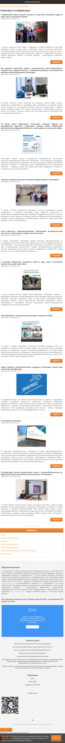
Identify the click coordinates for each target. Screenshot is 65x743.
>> (39, 526)
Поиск (32, 678)
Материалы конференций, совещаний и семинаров (18, 550)
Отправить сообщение (32, 626)
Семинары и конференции (10, 538)
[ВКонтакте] (32, 720)
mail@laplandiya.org (8, 583)
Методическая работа (20, 6)
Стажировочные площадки (10, 547)
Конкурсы (4, 541)
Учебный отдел (6, 554)
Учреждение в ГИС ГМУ (32, 685)
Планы (3, 535)
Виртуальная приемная (11, 567)
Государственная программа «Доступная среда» (32, 656)
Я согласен (56, 738)
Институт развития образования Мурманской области (32, 650)
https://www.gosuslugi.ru (18, 591)
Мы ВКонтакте (32, 693)
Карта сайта (33, 682)
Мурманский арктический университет (32, 653)
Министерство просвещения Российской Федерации (32, 644)
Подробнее (56, 62)
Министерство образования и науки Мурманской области (32, 647)
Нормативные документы (9, 544)
